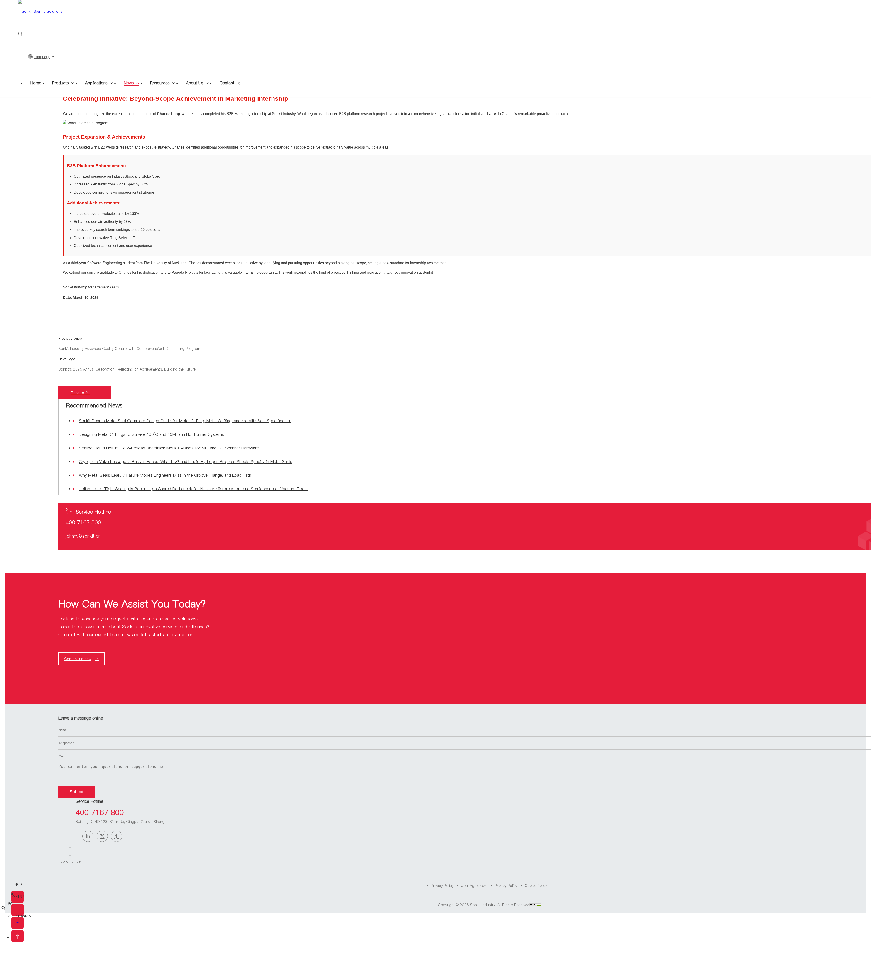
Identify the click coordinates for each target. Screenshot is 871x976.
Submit (76, 791)
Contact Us (230, 83)
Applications (96, 83)
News (129, 83)
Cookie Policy (536, 885)
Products (60, 83)
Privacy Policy (442, 885)
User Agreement (474, 885)
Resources (160, 83)
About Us (194, 83)
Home (35, 83)
